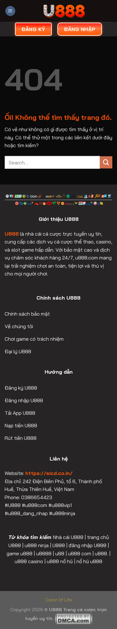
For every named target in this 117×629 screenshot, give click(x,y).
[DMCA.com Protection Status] (73, 618)
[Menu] (10, 11)
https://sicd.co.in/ (49, 473)
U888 (12, 234)
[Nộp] (106, 162)
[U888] (64, 11)
